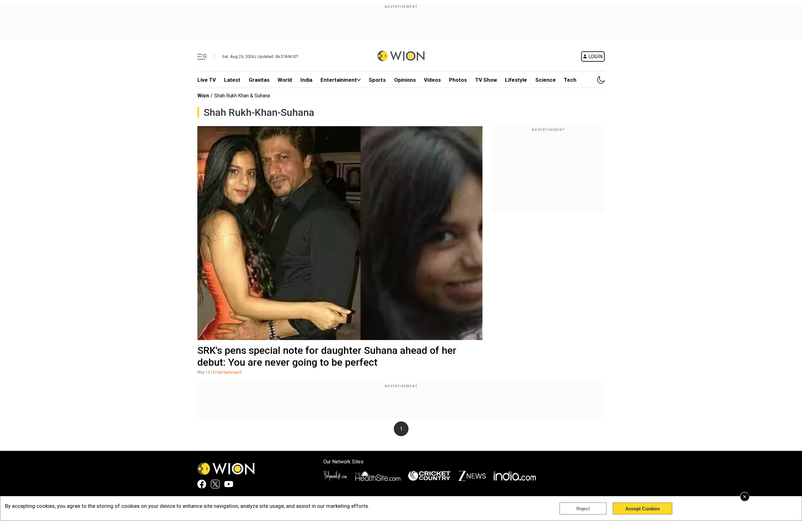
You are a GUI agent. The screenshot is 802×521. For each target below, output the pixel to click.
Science (545, 80)
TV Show (486, 80)
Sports (377, 80)
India (306, 80)
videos (432, 80)
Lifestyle (516, 80)
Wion (203, 96)
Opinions (405, 80)
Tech (570, 80)
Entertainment (338, 80)
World (285, 80)
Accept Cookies (642, 508)
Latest (232, 80)
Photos (458, 80)
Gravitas (259, 80)
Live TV (206, 80)
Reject (583, 508)
